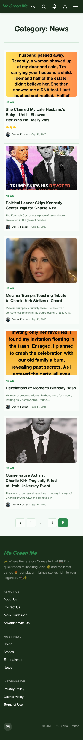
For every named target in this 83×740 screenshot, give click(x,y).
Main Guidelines (15, 615)
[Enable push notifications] (54, 6)
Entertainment (14, 659)
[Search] (44, 6)
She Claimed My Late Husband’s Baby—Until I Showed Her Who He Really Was (35, 115)
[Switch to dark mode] (33, 6)
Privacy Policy (14, 689)
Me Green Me (14, 6)
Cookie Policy (14, 697)
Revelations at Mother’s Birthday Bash (41, 388)
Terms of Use (13, 704)
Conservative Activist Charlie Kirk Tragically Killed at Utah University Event (31, 481)
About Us (10, 599)
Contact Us (12, 607)
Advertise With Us (17, 623)
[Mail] (8, 727)
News (10, 102)
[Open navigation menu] (76, 6)
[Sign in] (65, 6)
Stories (9, 652)
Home (8, 644)
